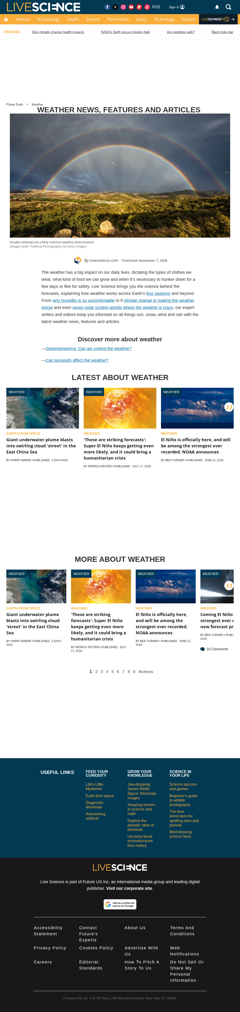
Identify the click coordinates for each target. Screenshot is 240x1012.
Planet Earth (118, 19)
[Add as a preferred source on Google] (120, 904)
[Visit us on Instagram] (123, 7)
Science (93, 19)
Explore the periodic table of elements (141, 825)
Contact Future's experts (88, 933)
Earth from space (100, 796)
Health (73, 19)
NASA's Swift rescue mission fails (125, 32)
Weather (37, 104)
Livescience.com (104, 260)
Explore (188, 19)
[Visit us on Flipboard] (139, 7)
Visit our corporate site (129, 888)
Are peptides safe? (181, 32)
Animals (23, 19)
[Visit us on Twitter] (115, 7)
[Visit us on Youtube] (131, 7)
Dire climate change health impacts (58, 32)
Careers (43, 962)
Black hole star (222, 32)
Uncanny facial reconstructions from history (140, 840)
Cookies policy (96, 948)
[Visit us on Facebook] (107, 7)
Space (141, 19)
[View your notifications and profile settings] (217, 7)
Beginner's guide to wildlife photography (183, 800)
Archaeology (49, 19)
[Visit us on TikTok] (147, 7)
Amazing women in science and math (141, 809)
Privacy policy (50, 948)
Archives (146, 672)
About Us (135, 927)
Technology (164, 19)
